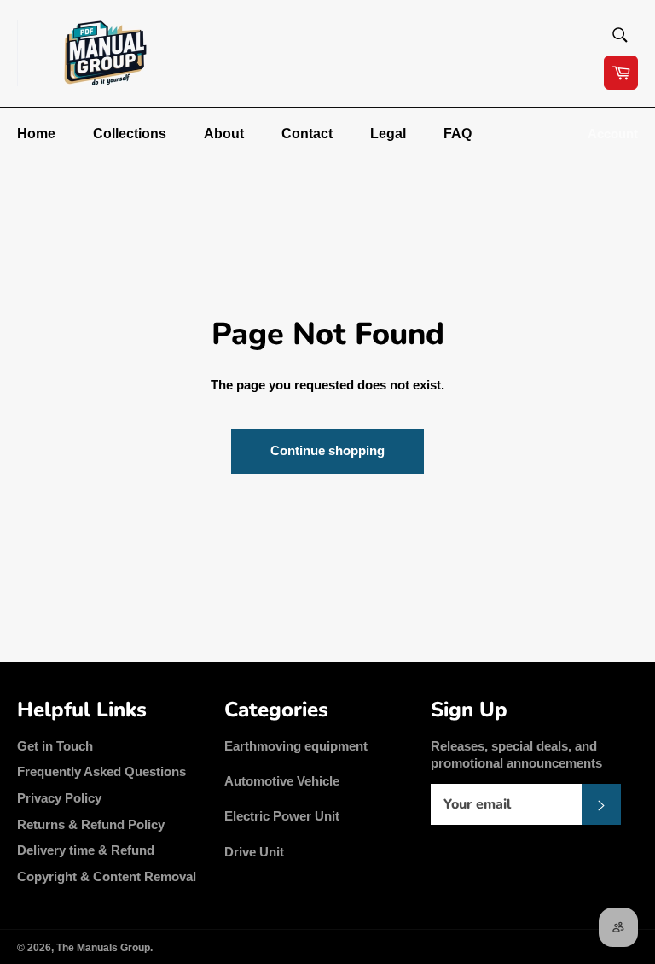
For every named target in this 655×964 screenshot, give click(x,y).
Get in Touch (55, 746)
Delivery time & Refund (85, 850)
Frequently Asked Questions (101, 771)
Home (36, 133)
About (224, 133)
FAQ (457, 133)
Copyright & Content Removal (106, 876)
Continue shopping (327, 450)
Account (613, 133)
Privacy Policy (59, 798)
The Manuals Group (103, 948)
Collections (129, 133)
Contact (307, 133)
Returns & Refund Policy (91, 824)
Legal (388, 133)
